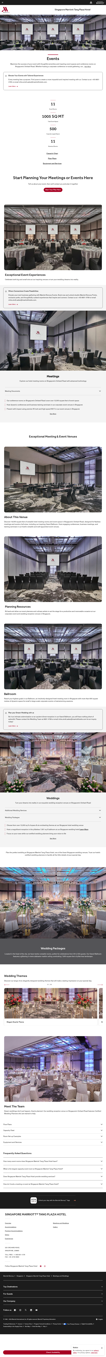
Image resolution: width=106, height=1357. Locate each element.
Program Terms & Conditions (42, 1324)
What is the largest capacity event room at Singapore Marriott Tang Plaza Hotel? (33, 1169)
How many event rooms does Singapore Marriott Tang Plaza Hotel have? (30, 1161)
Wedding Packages (12, 817)
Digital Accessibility (87, 1324)
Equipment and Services (52, 164)
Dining (7, 1235)
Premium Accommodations (14, 1231)
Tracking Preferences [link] (9, 1324)
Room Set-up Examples (12, 1136)
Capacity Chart (52, 153)
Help (44, 1326)
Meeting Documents (12, 391)
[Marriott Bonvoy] (99, 2)
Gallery (55, 1227)
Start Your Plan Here (53, 190)
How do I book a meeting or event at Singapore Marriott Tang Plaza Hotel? (31, 1184)
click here (94, 1352)
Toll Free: (15, 1255)
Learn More (12, 86)
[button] (91, 2)
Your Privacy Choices (72, 1324)
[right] (100, 985)
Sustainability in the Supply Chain (13, 1326)
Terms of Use (28, 1324)
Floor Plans (52, 158)
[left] (7, 985)
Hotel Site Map (36, 1326)
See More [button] (87, 66)
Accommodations (10, 1227)
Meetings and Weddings (61, 1223)
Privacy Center (57, 1324)
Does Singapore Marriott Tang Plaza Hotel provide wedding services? (29, 1176)
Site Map (27, 1326)
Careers (20, 1324)
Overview (8, 1223)
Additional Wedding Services (16, 810)
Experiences (9, 1238)
